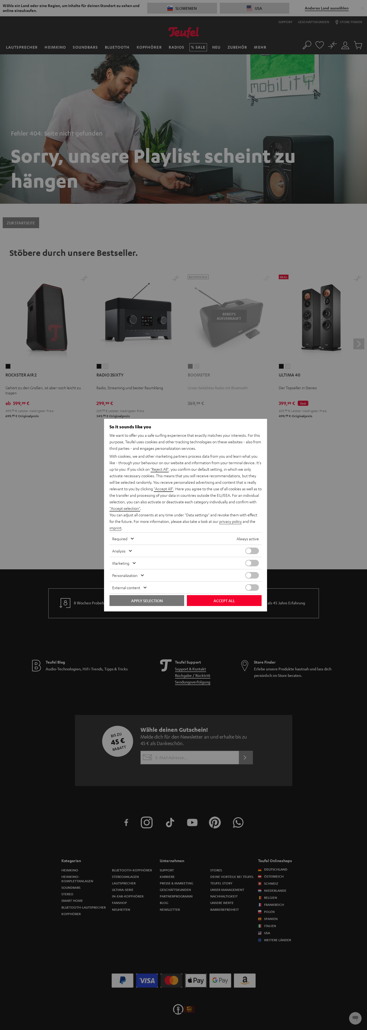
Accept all (224, 600)
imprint (115, 527)
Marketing (120, 563)
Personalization (124, 575)
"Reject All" (159, 469)
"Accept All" (163, 488)
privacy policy (230, 521)
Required (119, 538)
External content (126, 587)
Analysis (119, 550)
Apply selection (147, 600)
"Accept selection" (124, 508)
